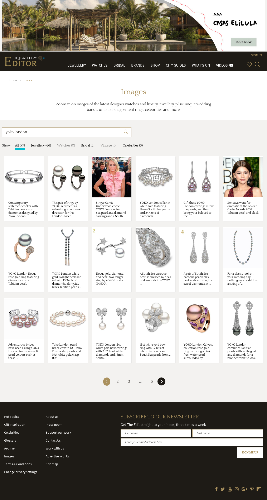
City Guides (176, 65)
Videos (222, 65)
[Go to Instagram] (237, 489)
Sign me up (250, 452)
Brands (138, 65)
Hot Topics (11, 416)
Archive (9, 448)
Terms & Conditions (18, 464)
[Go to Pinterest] (252, 489)
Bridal (119, 65)
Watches (99, 65)
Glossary (10, 440)
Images (9, 456)
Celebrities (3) (133, 145)
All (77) (20, 145)
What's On (201, 65)
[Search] (257, 64)
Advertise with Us (58, 456)
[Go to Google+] (244, 489)
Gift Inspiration (14, 424)
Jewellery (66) (41, 145)
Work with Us (55, 448)
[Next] (161, 383)
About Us (52, 416)
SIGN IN (256, 55)
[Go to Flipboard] (259, 489)
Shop (155, 65)
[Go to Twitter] (223, 489)
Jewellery (77, 65)
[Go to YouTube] (230, 489)
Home (13, 80)
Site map (52, 464)
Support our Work (58, 432)
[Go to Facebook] (216, 489)
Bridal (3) (87, 145)
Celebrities (11, 432)
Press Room (54, 424)
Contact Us (53, 440)
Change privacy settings (20, 472)
